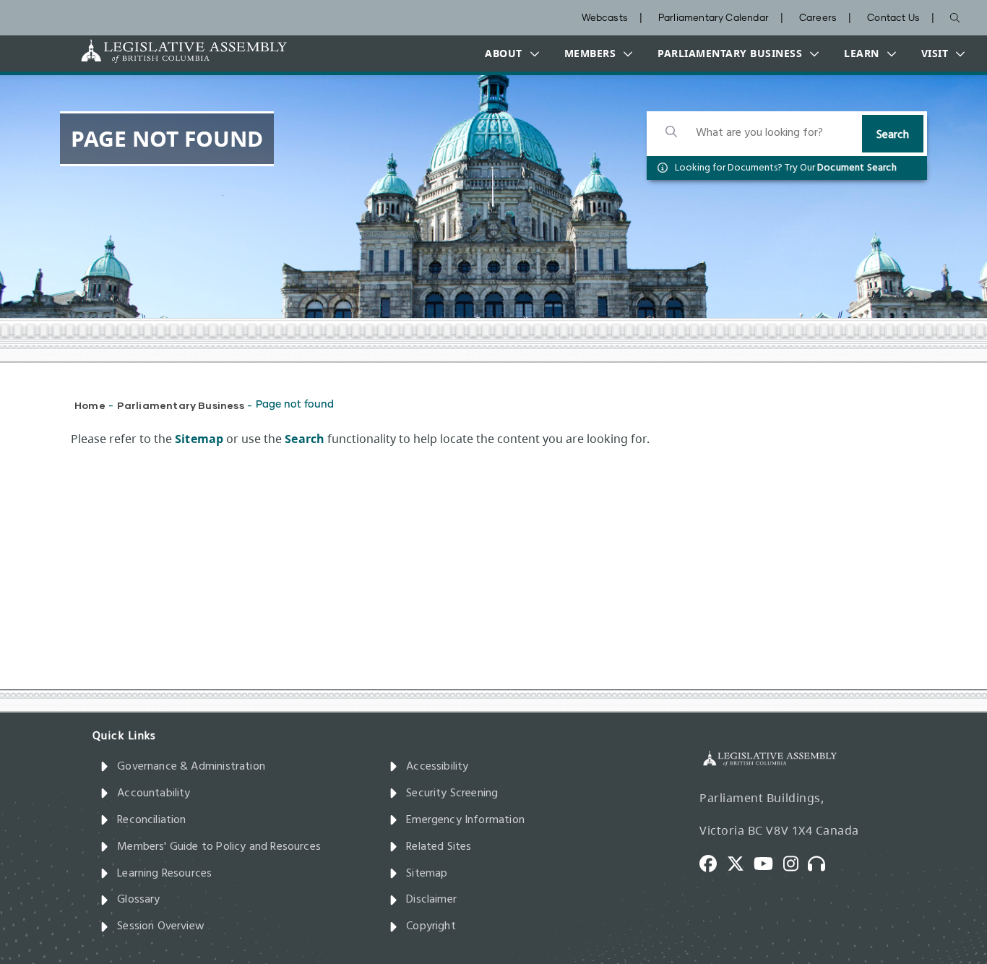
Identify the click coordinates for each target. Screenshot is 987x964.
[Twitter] (740, 863)
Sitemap (426, 873)
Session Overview (160, 926)
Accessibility (437, 766)
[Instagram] (796, 863)
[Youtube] (768, 863)
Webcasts (605, 18)
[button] (508, 53)
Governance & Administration (191, 766)
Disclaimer (431, 899)
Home (89, 405)
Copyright (431, 926)
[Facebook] (713, 863)
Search (892, 135)
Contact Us (893, 18)
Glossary (138, 899)
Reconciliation (151, 820)
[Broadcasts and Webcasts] (821, 863)
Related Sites (438, 847)
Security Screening (452, 793)
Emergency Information (465, 820)
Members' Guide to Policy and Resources (219, 847)
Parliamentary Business (180, 405)
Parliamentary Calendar (713, 18)
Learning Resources (164, 873)
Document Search (857, 168)
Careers (818, 18)
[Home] (139, 51)
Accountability (154, 793)
